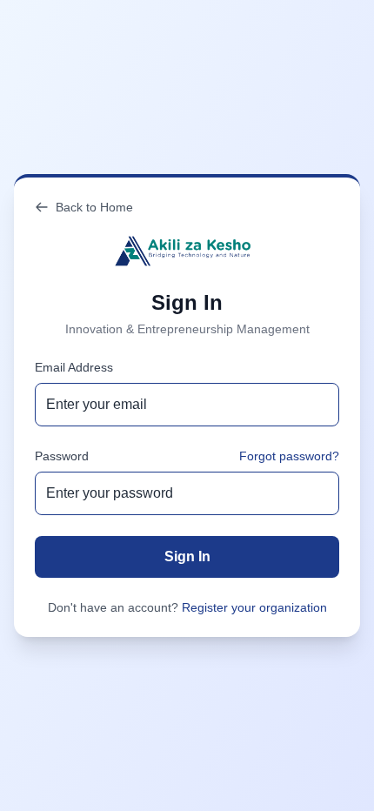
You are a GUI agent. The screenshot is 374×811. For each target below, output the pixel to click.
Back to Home (94, 207)
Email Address (74, 367)
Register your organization (254, 607)
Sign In (187, 556)
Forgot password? (289, 456)
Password (62, 456)
